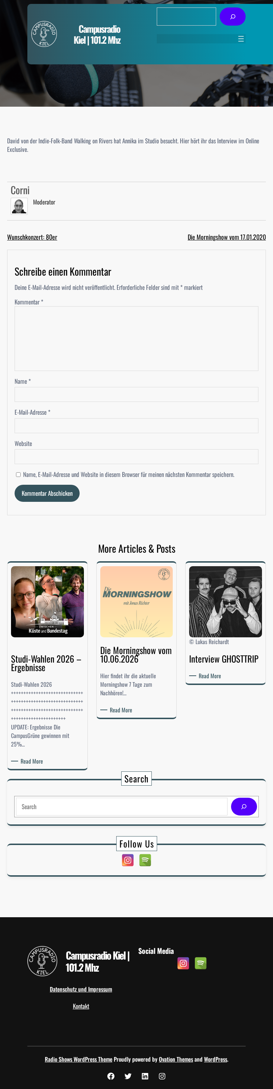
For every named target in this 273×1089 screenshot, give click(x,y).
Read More (33, 761)
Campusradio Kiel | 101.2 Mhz (97, 34)
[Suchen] (233, 16)
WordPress (215, 1059)
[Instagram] (128, 860)
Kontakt (81, 1006)
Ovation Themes (176, 1059)
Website (23, 443)
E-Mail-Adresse (32, 412)
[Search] (244, 807)
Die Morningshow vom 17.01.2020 (227, 236)
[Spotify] (145, 860)
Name (23, 381)
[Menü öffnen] (241, 38)
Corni (20, 189)
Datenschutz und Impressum (81, 989)
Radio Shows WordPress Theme (78, 1059)
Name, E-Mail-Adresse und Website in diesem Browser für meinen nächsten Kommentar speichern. (128, 474)
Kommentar (29, 301)
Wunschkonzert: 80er (32, 236)
